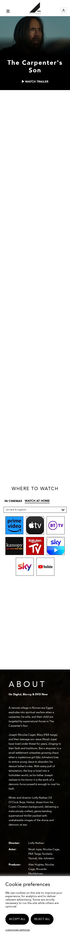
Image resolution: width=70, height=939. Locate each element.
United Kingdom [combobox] (16, 509)
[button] (63, 509)
